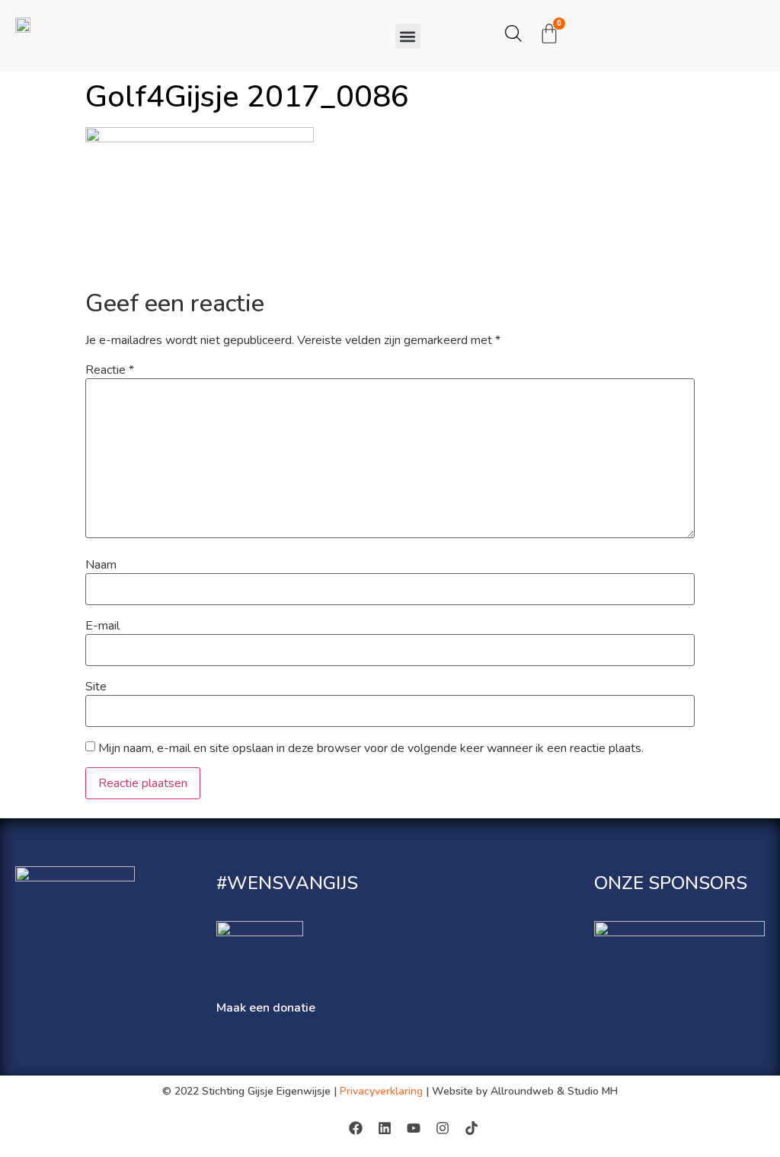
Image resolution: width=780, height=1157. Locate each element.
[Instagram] (442, 1128)
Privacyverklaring (381, 1091)
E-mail (102, 626)
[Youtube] (413, 1128)
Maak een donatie (265, 1007)
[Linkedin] (384, 1128)
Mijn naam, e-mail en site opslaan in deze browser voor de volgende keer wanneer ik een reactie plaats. (371, 748)
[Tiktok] (471, 1128)
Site (96, 686)
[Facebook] (355, 1128)
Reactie (109, 370)
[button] (407, 36)
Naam (101, 565)
